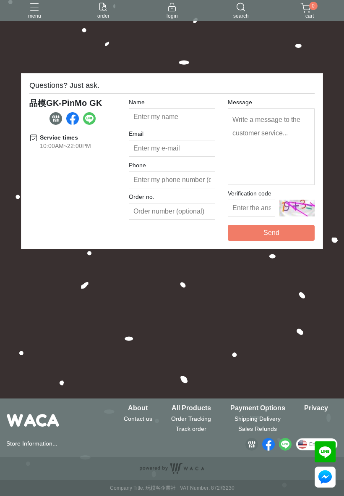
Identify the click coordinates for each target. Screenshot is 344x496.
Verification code (249, 193)
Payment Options (257, 408)
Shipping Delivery (258, 419)
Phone (137, 165)
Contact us (138, 419)
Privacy (316, 408)
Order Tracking (191, 419)
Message (240, 102)
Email (136, 133)
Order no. (141, 196)
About (138, 408)
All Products (191, 408)
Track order (191, 429)
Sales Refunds (257, 429)
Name (137, 102)
